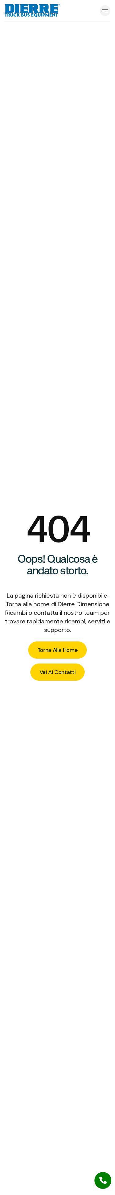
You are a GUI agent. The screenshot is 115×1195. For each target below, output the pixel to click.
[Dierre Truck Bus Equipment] (32, 10)
